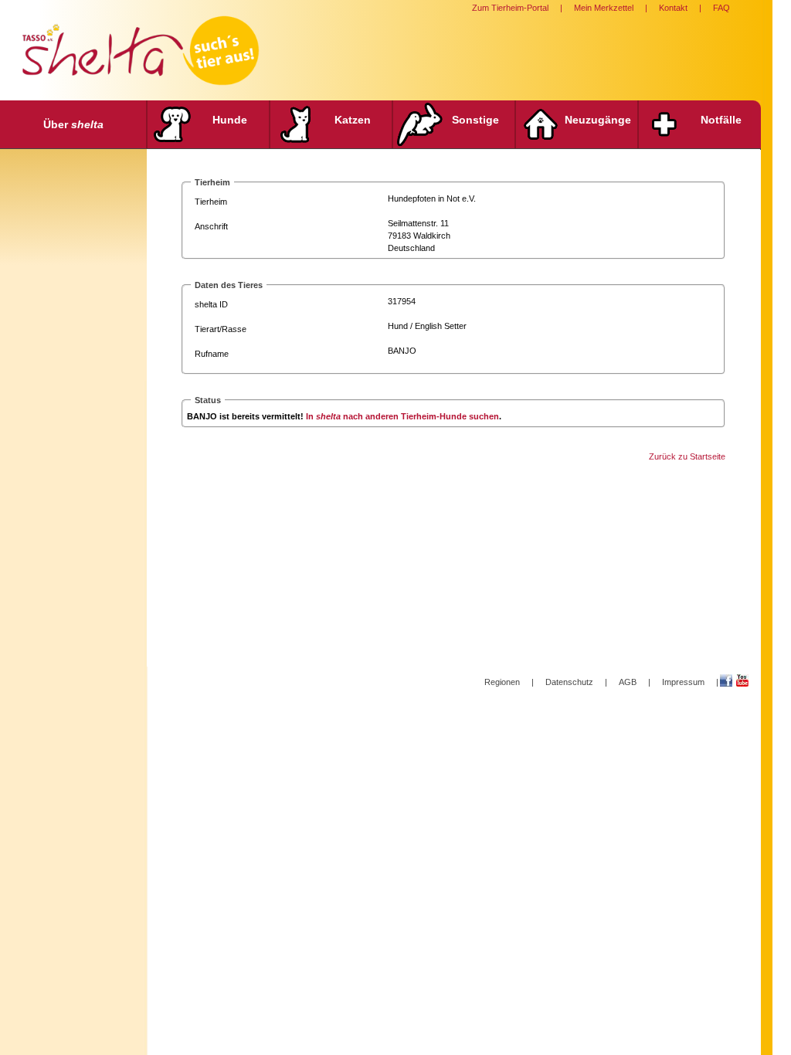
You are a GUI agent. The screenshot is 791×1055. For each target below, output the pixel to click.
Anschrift (211, 226)
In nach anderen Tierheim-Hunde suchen (402, 416)
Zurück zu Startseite (687, 456)
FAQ (721, 7)
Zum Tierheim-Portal (510, 7)
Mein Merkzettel (603, 7)
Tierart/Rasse (220, 329)
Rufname (212, 353)
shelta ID (211, 304)
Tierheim (211, 201)
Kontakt (673, 7)
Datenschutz (569, 682)
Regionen (502, 682)
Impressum (683, 682)
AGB (628, 682)
